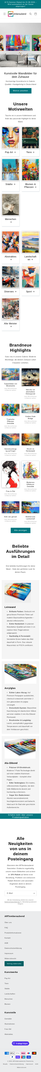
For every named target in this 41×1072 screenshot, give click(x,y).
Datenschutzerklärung (12, 902)
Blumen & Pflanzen (30, 185)
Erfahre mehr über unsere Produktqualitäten (20, 816)
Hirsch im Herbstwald (30, 450)
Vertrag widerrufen (14, 964)
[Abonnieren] (33, 893)
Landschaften (30, 258)
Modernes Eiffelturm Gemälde (31, 484)
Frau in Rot (10, 491)
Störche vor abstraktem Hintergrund (30, 392)
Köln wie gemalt (10, 517)
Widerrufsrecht (10, 958)
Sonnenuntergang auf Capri (10, 450)
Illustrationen (10, 1024)
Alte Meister (10, 323)
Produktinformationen (13, 933)
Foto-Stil (8, 1029)
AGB (6, 943)
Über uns (8, 922)
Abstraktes (10, 256)
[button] (4, 13)
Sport (29, 291)
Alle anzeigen (20, 530)
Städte (9, 184)
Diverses (9, 291)
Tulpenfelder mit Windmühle (10, 385)
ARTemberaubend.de (19, 1061)
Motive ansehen (20, 91)
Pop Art (9, 152)
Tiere (29, 152)
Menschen (10, 219)
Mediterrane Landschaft (30, 518)
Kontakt (7, 938)
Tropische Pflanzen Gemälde (10, 421)
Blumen (7, 1004)
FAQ (6, 928)
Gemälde (8, 1019)
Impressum (9, 953)
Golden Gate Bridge (30, 417)
